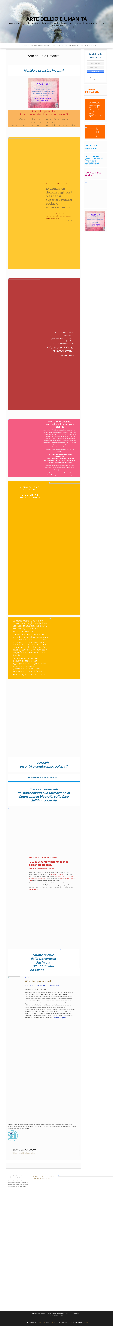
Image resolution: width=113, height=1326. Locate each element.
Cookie (69, 1322)
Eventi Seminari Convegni (40, 45)
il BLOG (99, 132)
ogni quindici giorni (92, 164)
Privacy (85, 1322)
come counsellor (43, 122)
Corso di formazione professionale (43, 119)
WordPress (41, 1322)
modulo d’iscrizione (68, 221)
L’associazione (22, 45)
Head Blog (53, 1322)
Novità (88, 175)
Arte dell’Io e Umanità (56, 19)
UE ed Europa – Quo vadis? (39, 981)
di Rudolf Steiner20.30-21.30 (94, 159)
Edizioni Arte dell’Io (88, 45)
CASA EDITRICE (93, 172)
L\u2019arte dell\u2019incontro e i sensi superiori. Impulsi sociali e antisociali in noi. (60, 198)
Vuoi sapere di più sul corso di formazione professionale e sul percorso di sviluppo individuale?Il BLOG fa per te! (95, 108)
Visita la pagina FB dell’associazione (24, 1153)
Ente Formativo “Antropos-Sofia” (65, 45)
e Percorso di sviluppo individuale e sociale (43, 125)
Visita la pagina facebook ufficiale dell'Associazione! (44, 1177)
